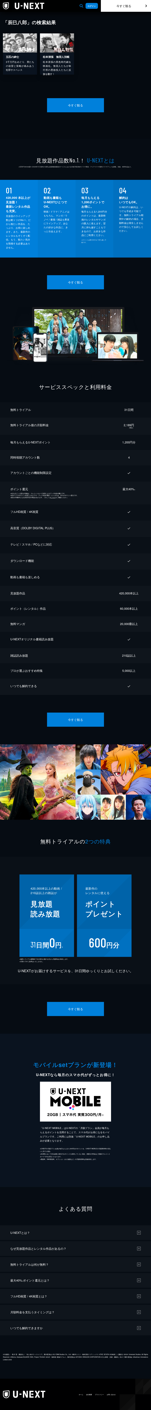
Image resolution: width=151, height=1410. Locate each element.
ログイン (92, 5)
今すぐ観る (123, 6)
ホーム (81, 1394)
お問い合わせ (111, 1394)
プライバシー (99, 1394)
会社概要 (89, 1394)
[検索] (81, 6)
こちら (53, 497)
